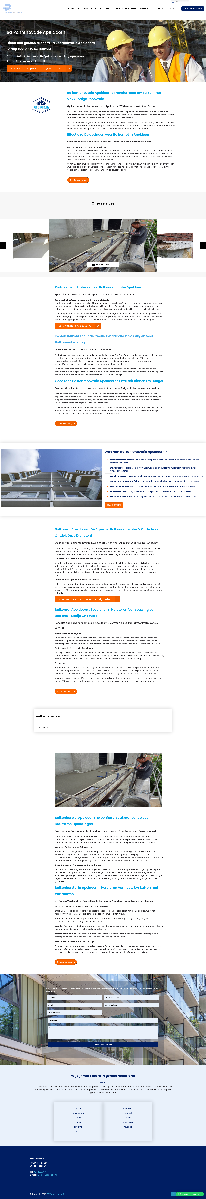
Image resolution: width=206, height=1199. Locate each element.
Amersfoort (128, 1122)
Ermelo (128, 1117)
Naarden (78, 1131)
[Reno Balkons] (12, 8)
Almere (78, 1122)
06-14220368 (40, 1172)
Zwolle (78, 1108)
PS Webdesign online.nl (57, 1194)
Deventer (127, 1127)
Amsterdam (78, 1113)
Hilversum (127, 1108)
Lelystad (128, 1113)
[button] (190, 1194)
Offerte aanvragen (193, 8)
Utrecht (78, 1117)
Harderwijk (78, 1127)
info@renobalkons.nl (47, 1175)
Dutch (176, 1)
